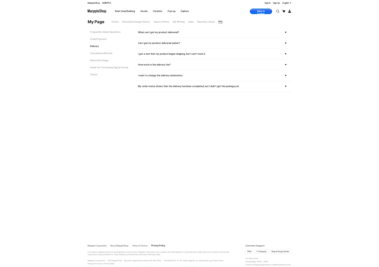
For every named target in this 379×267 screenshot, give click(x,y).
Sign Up (276, 3)
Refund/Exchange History (136, 21)
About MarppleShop (119, 246)
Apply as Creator (261, 12)
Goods (144, 11)
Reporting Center (280, 251)
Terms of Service (140, 246)
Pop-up (171, 11)
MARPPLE (106, 3)
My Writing (179, 21)
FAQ (220, 21)
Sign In (268, 3)
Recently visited (206, 21)
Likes (191, 21)
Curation (157, 11)
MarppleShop (94, 3)
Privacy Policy (158, 245)
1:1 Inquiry (261, 251)
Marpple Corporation (97, 246)
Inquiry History (161, 21)
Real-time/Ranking (125, 11)
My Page (96, 21)
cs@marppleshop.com (281, 265)
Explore (185, 11)
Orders (115, 21)
